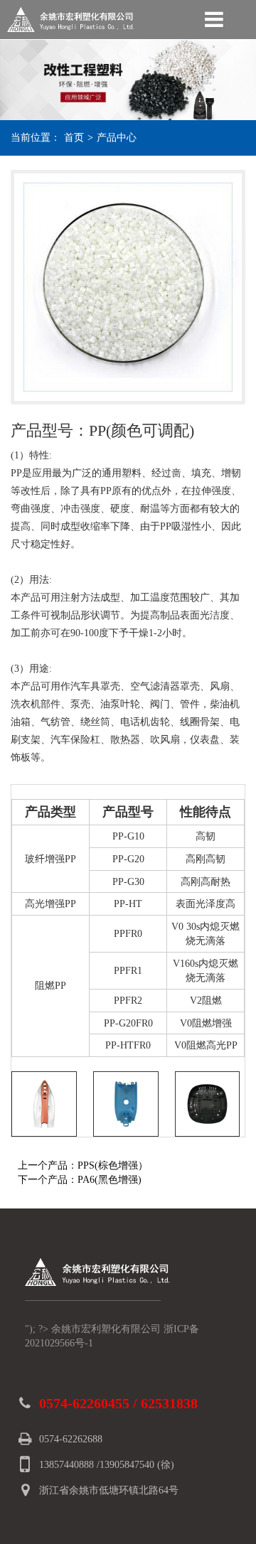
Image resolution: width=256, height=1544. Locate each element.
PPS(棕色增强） (113, 1165)
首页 (74, 137)
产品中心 (117, 137)
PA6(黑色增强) (110, 1179)
